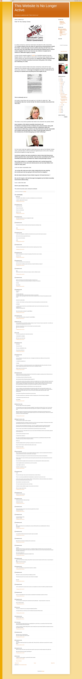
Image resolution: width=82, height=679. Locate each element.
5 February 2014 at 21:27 (20, 528)
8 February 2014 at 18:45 (20, 652)
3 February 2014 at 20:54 (20, 274)
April (61, 90)
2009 (60, 112)
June (61, 87)
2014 (60, 80)
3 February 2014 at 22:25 (20, 339)
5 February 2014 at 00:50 (20, 489)
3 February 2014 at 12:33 (20, 201)
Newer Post (17, 663)
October (61, 83)
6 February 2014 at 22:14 (20, 581)
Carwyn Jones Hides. (63, 94)
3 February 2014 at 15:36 (20, 229)
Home (35, 663)
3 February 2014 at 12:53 (20, 213)
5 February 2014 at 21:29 (20, 535)
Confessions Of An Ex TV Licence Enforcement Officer (63, 35)
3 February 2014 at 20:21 (20, 265)
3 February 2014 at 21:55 (20, 329)
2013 (60, 106)
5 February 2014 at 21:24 (20, 519)
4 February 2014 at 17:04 (20, 448)
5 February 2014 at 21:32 (20, 542)
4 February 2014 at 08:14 (20, 351)
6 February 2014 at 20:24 (20, 563)
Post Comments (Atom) (23, 664)
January (61, 104)
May (61, 89)
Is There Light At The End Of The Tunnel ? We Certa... (63, 100)
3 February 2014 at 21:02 (20, 312)
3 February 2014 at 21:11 (20, 318)
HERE (33, 55)
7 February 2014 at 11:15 (20, 589)
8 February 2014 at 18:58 (20, 658)
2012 (60, 108)
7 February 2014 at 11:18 (20, 596)
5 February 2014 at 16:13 (20, 495)
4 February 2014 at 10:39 (20, 369)
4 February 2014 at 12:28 (20, 400)
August (61, 84)
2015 (60, 79)
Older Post (53, 663)
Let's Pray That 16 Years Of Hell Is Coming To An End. (63, 97)
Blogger (43, 671)
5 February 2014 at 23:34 (20, 555)
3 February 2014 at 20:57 (20, 286)
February (61, 93)
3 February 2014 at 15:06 (20, 219)
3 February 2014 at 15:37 (20, 241)
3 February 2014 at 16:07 (20, 257)
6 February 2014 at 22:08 (20, 569)
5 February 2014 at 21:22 (20, 511)
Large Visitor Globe (64, 51)
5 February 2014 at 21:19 (20, 503)
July (61, 86)
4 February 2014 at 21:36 (20, 468)
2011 (60, 109)
